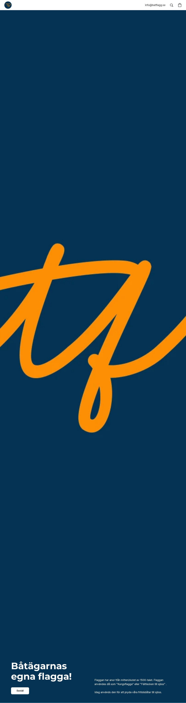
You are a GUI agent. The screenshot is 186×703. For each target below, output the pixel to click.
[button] (8, 5)
